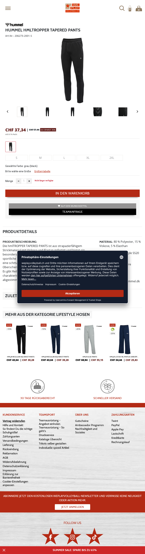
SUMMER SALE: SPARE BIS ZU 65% (75, 550)
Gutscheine (81, 421)
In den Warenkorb (73, 193)
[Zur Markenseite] (14, 25)
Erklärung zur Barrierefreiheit (11, 475)
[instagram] (72, 536)
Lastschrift (117, 433)
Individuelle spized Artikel (54, 447)
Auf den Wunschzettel (74, 206)
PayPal (115, 425)
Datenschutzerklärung (16, 466)
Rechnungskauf (120, 442)
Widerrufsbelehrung (14, 462)
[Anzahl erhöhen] (29, 181)
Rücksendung (11, 449)
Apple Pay (117, 429)
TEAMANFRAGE (72, 211)
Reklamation (10, 453)
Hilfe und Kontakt (13, 425)
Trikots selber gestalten (52, 443)
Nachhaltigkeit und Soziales (86, 430)
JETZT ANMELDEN (72, 507)
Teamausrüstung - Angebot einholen (49, 422)
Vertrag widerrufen (14, 421)
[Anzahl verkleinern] (18, 181)
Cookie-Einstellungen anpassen (15, 483)
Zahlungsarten (11, 436)
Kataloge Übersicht (50, 439)
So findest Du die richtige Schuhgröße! (17, 430)
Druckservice (46, 435)
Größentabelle (42, 171)
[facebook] (50, 536)
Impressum (9, 470)
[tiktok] (94, 536)
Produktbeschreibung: (20, 241)
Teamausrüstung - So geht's (51, 429)
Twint (114, 421)
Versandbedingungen (15, 440)
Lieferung (8, 445)
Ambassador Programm (89, 425)
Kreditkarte (117, 438)
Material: (106, 241)
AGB (5, 457)
